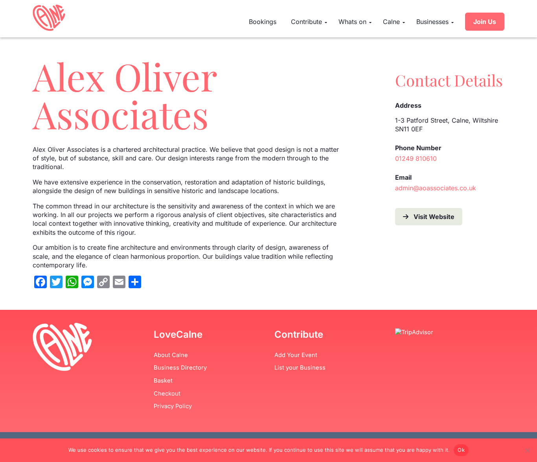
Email (403, 177)
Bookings (262, 22)
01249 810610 (416, 158)
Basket (163, 380)
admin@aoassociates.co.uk (435, 188)
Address (408, 105)
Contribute (306, 22)
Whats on (352, 22)
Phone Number (418, 148)
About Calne (171, 355)
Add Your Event (295, 355)
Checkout (167, 393)
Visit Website (434, 217)
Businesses (432, 22)
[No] (527, 450)
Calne (391, 22)
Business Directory (180, 367)
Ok (461, 450)
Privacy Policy (173, 406)
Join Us (484, 22)
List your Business (300, 367)
